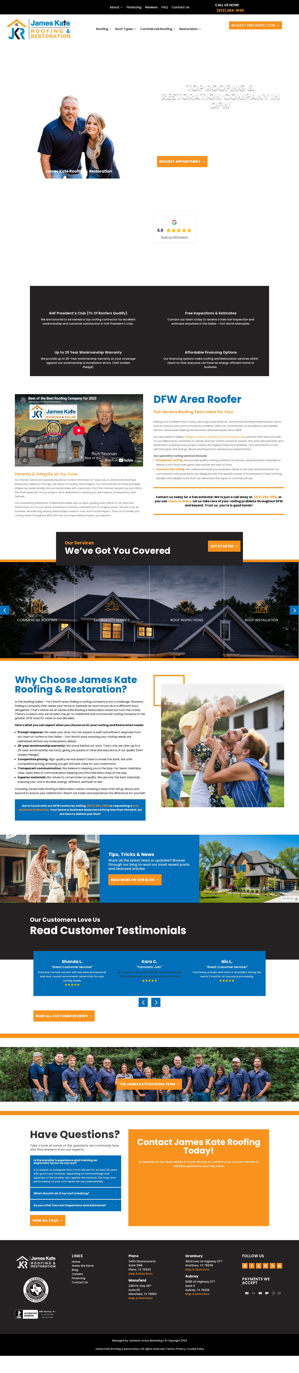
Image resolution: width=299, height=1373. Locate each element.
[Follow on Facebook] (252, 1266)
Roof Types (124, 29)
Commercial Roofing (156, 29)
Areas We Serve (83, 1266)
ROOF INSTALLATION (261, 620)
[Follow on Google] (245, 1266)
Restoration (188, 29)
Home (76, 1262)
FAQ (164, 7)
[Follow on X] (272, 1266)
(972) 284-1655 (229, 10)
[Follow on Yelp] (258, 1266)
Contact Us (180, 7)
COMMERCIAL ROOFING (37, 620)
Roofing (102, 29)
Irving (242, 437)
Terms (170, 1349)
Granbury (214, 437)
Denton (202, 437)
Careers (77, 1274)
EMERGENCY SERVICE (112, 620)
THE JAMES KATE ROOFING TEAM (147, 1084)
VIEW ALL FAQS (45, 1220)
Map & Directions (141, 1274)
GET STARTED (222, 546)
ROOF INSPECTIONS (186, 620)
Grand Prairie (229, 437)
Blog (75, 1270)
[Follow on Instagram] (265, 1266)
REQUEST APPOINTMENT (180, 161)
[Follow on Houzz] (279, 1266)
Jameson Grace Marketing (145, 1340)
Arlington (190, 437)
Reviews (151, 7)
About (114, 7)
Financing (134, 7)
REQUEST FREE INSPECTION (253, 25)
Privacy (180, 1349)
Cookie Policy (195, 1349)
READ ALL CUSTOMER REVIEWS (62, 1016)
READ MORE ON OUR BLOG (133, 879)
